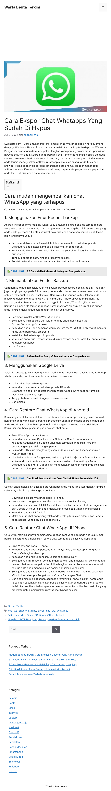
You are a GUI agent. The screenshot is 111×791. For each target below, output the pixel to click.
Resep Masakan (18, 747)
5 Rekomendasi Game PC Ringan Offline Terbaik (36, 615)
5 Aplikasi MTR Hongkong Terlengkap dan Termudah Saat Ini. (43, 619)
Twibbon (14, 766)
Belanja (13, 698)
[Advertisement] (55, 40)
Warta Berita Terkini (22, 7)
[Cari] (56, 629)
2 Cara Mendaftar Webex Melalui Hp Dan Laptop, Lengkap (42, 664)
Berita (12, 703)
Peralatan (14, 742)
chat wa (12, 610)
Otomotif (14, 732)
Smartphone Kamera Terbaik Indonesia (31, 674)
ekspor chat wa (46, 610)
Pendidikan (15, 737)
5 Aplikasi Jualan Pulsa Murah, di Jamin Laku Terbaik (39, 669)
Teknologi (14, 761)
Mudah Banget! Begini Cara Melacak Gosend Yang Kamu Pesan (46, 654)
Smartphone (16, 751)
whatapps (62, 610)
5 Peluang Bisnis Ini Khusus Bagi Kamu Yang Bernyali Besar (43, 659)
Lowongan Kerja (18, 722)
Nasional (14, 727)
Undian (13, 771)
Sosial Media (15, 606)
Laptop (13, 717)
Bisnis (12, 707)
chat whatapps (27, 610)
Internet (13, 712)
